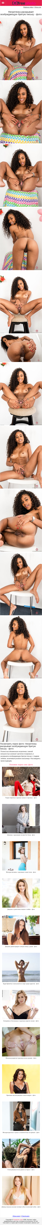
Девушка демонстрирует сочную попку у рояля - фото (21, 946)
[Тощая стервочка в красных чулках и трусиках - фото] (21, 781)
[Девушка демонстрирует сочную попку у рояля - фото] (21, 930)
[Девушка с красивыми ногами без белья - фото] (21, 818)
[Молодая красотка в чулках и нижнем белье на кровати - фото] (21, 1116)
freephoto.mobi (18, 1219)
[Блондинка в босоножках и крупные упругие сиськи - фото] (21, 1004)
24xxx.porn (16, 1216)
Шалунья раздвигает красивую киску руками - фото (21, 1058)
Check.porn (25, 1216)
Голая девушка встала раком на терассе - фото (21, 1169)
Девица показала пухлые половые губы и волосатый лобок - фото (21, 1207)
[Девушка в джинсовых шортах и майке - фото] (21, 893)
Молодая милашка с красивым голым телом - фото (21, 872)
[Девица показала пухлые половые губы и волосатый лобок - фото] (21, 1190)
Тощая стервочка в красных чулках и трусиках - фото (21, 798)
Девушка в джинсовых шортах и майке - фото (21, 909)
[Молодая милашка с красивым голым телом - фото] (21, 855)
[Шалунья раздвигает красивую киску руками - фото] (21, 1041)
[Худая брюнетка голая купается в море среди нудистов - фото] (21, 967)
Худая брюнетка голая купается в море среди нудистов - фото (21, 983)
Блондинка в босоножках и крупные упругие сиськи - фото (21, 1021)
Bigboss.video (28, 7)
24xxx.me (37, 7)
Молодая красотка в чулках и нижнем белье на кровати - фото (21, 1132)
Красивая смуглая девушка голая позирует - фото (21, 1095)
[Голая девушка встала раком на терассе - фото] (21, 1153)
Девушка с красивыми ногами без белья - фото (21, 835)
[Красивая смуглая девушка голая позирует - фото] (21, 1079)
